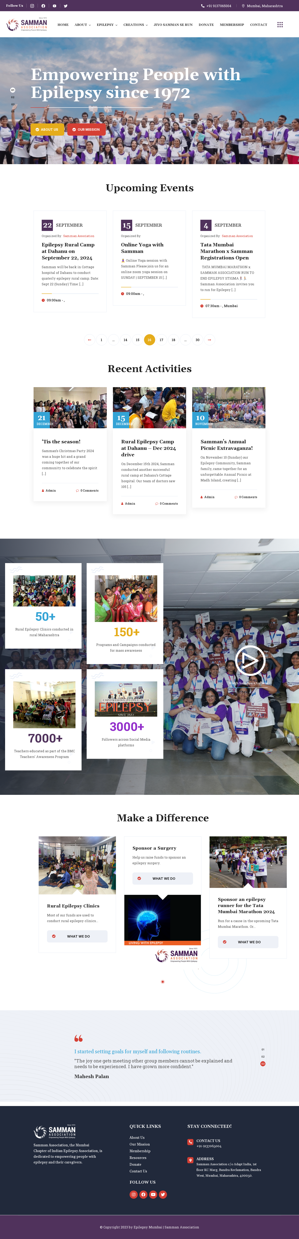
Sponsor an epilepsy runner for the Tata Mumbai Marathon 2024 (246, 906)
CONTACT (258, 25)
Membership (232, 25)
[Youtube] (153, 1195)
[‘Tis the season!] (70, 407)
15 (137, 340)
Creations (133, 25)
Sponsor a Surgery (154, 848)
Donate (206, 25)
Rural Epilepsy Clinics (73, 906)
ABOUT (81, 25)
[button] (12, 90)
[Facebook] (143, 1195)
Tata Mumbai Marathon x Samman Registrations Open (226, 251)
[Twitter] (163, 1195)
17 (161, 340)
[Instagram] (134, 1195)
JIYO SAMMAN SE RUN (173, 25)
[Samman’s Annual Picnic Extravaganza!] (228, 407)
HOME (63, 25)
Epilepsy (105, 25)
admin (51, 490)
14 (125, 340)
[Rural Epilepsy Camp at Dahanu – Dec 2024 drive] (149, 407)
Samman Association (78, 236)
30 (198, 340)
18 (173, 340)
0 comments (89, 490)
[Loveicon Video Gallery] (250, 661)
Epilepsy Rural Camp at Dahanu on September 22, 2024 (68, 251)
